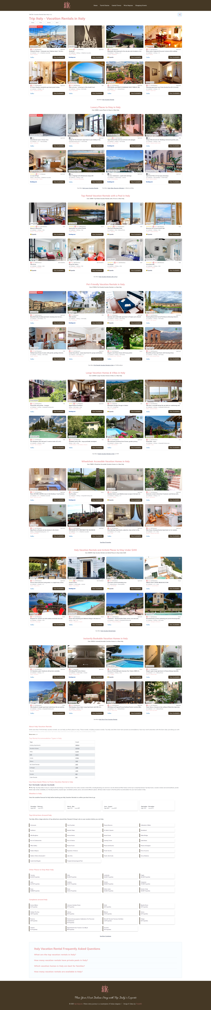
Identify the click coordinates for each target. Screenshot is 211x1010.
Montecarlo (114, 54)
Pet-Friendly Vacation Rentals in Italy (104, 365)
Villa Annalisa (72, 316)
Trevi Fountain (71, 825)
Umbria (70, 231)
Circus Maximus (145, 856)
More (57, 22)
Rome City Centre (37, 497)
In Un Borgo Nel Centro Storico (77, 671)
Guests (49, 22)
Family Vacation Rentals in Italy (106, 454)
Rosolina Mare (115, 143)
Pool (30, 785)
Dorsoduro (36, 674)
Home (96, 5)
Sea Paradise (72, 494)
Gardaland (144, 830)
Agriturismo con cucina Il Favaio (77, 228)
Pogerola (153, 267)
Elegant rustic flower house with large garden (119, 353)
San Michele (75, 90)
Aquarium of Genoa (72, 850)
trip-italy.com (78, 1004)
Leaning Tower (108, 840)
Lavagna (36, 408)
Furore (70, 90)
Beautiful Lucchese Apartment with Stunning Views (160, 353)
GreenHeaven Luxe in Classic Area (39, 139)
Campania (32, 267)
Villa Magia (110, 264)
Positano (115, 267)
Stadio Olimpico (34, 850)
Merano (40, 179)
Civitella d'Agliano (72, 444)
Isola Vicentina (114, 444)
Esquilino (36, 54)
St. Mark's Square (108, 830)
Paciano (74, 231)
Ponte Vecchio (108, 850)
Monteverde (36, 533)
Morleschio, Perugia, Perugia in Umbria (117, 405)
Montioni (36, 356)
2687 (76, 764)
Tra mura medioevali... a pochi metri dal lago (119, 175)
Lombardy (148, 444)
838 (76, 774)
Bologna (70, 585)
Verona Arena (71, 835)
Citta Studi (36, 143)
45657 (77, 755)
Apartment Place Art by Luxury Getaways (157, 175)
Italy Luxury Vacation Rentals (90, 188)
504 (76, 777)
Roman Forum (71, 845)
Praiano (37, 710)
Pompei (120, 320)
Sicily (108, 231)
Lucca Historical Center (154, 356)
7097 (76, 761)
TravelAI (139, 1004)
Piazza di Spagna (146, 845)
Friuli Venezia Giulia (111, 356)
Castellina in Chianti (78, 621)
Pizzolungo (74, 320)
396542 (77, 745)
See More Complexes (105, 936)
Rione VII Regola (75, 143)
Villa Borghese (34, 835)
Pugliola (112, 674)
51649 (77, 751)
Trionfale (74, 54)
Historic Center (76, 674)
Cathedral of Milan (146, 825)
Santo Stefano (76, 585)
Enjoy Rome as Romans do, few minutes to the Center (44, 530)
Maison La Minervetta (36, 228)
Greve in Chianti (77, 267)
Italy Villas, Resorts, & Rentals (116, 188)
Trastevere (113, 90)
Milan (31, 143)
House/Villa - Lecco (151, 441)
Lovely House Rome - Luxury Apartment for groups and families (85, 353)
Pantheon (33, 830)
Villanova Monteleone (116, 621)
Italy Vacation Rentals (108, 99)
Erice (70, 320)
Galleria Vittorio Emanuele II (37, 856)
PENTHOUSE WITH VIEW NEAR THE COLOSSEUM (82, 530)
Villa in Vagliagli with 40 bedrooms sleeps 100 (81, 175)
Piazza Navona (108, 825)
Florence (147, 90)
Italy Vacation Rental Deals (108, 631)
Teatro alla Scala (108, 856)
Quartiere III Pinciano (76, 710)
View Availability (59, 57)
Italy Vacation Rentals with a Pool (108, 276)
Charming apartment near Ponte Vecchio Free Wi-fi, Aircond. (162, 87)
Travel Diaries (104, 5)
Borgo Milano (37, 585)
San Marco (36, 320)
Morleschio (114, 408)
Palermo (148, 674)
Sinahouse (71, 51)
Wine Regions (128, 5)
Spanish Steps (71, 830)
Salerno (114, 497)
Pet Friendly (36, 785)
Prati (112, 533)
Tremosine (32, 621)
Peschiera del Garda (77, 408)
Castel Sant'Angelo (35, 861)
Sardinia (109, 621)
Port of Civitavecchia (35, 840)
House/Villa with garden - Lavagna (39, 405)
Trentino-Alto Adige (34, 179)
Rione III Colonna (153, 179)
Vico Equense (38, 267)
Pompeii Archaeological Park (75, 861)
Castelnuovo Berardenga (79, 179)
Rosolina (109, 143)
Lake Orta (69, 856)
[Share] (180, 14)
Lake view (43, 785)
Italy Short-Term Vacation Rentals (108, 719)
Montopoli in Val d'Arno (155, 621)
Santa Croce (153, 90)
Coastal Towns (116, 5)
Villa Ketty (33, 264)
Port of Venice (71, 840)
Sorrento (148, 143)
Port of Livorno (145, 850)
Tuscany (109, 54)
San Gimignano (38, 444)
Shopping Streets (141, 5)
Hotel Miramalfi (150, 264)
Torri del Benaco (114, 179)
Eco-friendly (51, 785)
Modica (147, 408)
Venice (31, 320)
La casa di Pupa (34, 175)
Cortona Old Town (154, 231)
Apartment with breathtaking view (116, 582)
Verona (31, 585)
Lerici (108, 674)
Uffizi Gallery (33, 845)
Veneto (108, 179)
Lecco (152, 444)
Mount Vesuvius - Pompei (112, 320)
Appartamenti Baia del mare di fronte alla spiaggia (121, 139)
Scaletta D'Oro (73, 582)
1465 (76, 767)
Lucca (147, 356)
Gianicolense (152, 497)
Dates (32, 22)
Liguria (31, 408)
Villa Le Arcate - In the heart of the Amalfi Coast (82, 87)
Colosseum (33, 825)
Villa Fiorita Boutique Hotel (114, 228)
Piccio (73, 497)
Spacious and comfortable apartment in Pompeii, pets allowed (124, 316)
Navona (151, 54)
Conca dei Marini (155, 585)
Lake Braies (144, 840)
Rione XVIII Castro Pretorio (77, 356)
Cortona (147, 231)
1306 (76, 771)
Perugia (109, 408)
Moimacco (119, 356)
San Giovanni (153, 320)
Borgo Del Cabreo (73, 264)
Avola (70, 497)
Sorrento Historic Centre (155, 143)
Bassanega (38, 621)
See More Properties (105, 542)
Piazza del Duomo (109, 845)
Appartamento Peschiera (75, 405)
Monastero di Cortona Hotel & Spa (155, 228)
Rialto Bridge (144, 835)
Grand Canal (107, 835)
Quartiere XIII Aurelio (38, 90)
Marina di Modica (153, 408)
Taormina (113, 231)
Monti (73, 533)
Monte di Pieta (154, 674)
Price (40, 22)
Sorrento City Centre (39, 231)
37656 (77, 758)
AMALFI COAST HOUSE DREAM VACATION (157, 582)
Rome (31, 54)
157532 (77, 748)
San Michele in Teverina (82, 444)
